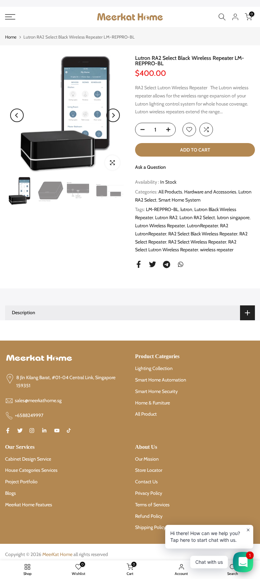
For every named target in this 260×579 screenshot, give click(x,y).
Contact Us (146, 482)
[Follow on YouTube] (57, 430)
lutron (186, 209)
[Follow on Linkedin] (44, 430)
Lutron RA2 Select (197, 217)
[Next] (113, 115)
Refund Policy (148, 516)
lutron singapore (233, 217)
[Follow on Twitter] (20, 430)
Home (11, 37)
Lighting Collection (154, 368)
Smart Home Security (156, 391)
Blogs (10, 493)
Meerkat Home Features (28, 505)
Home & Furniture (152, 403)
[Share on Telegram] (166, 264)
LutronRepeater (202, 226)
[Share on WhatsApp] (180, 264)
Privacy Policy (148, 493)
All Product (146, 414)
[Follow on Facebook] (7, 430)
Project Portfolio (21, 482)
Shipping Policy (150, 527)
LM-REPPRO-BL (162, 209)
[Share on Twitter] (152, 264)
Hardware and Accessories (210, 192)
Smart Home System (179, 200)
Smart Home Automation (160, 380)
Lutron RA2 (166, 217)
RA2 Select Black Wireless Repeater (202, 234)
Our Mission (147, 459)
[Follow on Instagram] (31, 430)
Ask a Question (150, 167)
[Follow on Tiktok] (68, 430)
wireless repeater (216, 250)
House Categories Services (31, 470)
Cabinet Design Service (28, 459)
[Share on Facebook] (138, 264)
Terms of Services (152, 505)
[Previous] (17, 115)
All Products (170, 192)
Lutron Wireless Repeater (160, 226)
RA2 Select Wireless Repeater (197, 242)
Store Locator (148, 470)
